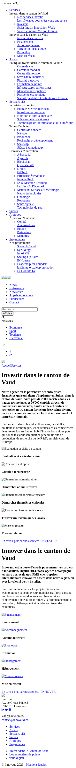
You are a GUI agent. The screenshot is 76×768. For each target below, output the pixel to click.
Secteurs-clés (17, 101)
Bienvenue (16, 338)
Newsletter (16, 291)
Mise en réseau (26, 55)
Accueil (6, 365)
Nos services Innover (30, 38)
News (13, 284)
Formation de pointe (29, 84)
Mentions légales (36, 764)
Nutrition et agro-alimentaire (34, 115)
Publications (16, 298)
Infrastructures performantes (34, 87)
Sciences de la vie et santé (33, 119)
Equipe (21, 228)
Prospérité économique (31, 94)
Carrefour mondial (28, 70)
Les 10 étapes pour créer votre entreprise (42, 20)
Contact (14, 302)
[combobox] (20, 309)
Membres (23, 235)
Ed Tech (22, 172)
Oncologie (23, 197)
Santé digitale (25, 204)
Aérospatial (24, 154)
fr (10, 351)
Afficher (7, 313)
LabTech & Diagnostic (31, 186)
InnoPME (23, 253)
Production (24, 137)
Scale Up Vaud (26, 246)
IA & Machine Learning (32, 182)
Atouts (13, 59)
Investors (22, 24)
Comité (21, 221)
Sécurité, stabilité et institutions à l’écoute (42, 98)
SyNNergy (24, 249)
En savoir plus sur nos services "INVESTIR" (29, 541)
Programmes (17, 239)
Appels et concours (21, 295)
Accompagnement (28, 45)
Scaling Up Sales (27, 257)
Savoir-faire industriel (30, 77)
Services (14, 10)
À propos (15, 214)
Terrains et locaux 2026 (31, 48)
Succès (13, 211)
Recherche (8, 3)
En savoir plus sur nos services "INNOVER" (29, 691)
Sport (12, 331)
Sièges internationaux (30, 147)
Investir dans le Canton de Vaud (29, 751)
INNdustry (23, 260)
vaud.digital (16, 758)
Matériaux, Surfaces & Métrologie (38, 190)
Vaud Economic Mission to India (37, 31)
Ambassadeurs (26, 225)
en (10, 355)
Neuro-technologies (29, 193)
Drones (21, 168)
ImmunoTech (25, 179)
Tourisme (15, 334)
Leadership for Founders (32, 264)
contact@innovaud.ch (15, 720)
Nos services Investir (30, 17)
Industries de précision (31, 112)
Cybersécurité (25, 165)
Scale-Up (23, 144)
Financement (25, 41)
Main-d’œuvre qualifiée (31, 91)
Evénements (16, 288)
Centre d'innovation (29, 73)
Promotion (23, 52)
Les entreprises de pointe (24, 754)
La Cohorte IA (26, 271)
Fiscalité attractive (28, 80)
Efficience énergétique (31, 175)
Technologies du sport (30, 207)
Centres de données (29, 130)
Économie (15, 327)
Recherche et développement (35, 140)
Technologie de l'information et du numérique (45, 122)
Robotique (23, 200)
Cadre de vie (25, 66)
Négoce (22, 133)
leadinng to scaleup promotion (35, 267)
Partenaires (24, 232)
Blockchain (24, 161)
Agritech (22, 158)
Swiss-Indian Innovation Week (36, 27)
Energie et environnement (33, 108)
